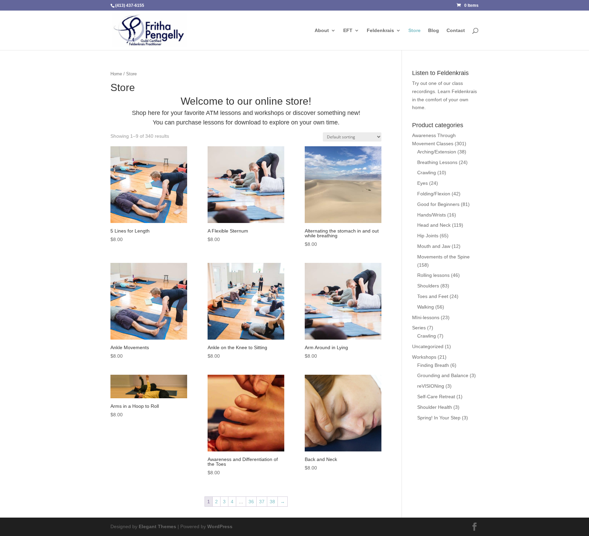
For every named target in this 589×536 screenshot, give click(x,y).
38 (272, 501)
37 (262, 501)
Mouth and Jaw (433, 246)
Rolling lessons (433, 275)
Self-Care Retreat (436, 396)
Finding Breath (433, 365)
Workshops (424, 357)
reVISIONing (430, 386)
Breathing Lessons (437, 162)
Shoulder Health (434, 407)
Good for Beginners (438, 204)
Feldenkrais (380, 30)
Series (419, 327)
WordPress (219, 526)
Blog (433, 30)
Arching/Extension (436, 151)
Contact (456, 30)
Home (116, 73)
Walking (425, 307)
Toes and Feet (432, 296)
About (322, 30)
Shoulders (428, 285)
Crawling (426, 172)
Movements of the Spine (443, 256)
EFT (347, 30)
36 (251, 501)
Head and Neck (434, 225)
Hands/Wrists (431, 215)
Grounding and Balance (442, 375)
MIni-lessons (425, 317)
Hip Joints (427, 235)
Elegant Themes (157, 526)
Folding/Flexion (433, 193)
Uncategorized (427, 346)
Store (414, 30)
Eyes (422, 183)
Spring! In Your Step (438, 417)
